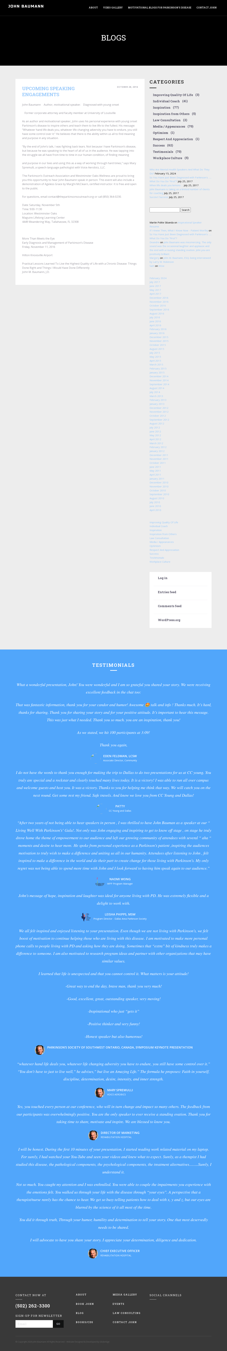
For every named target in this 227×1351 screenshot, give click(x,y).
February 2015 (158, 368)
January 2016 (157, 333)
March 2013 (156, 396)
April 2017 (155, 293)
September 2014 (159, 384)
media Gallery (125, 1294)
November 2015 (159, 341)
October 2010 (158, 490)
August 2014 (157, 388)
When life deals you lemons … (166, 185)
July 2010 (155, 502)
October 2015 (158, 345)
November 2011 (159, 458)
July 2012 (155, 427)
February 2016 (158, 329)
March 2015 (156, 364)
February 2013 (158, 399)
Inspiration (161, 107)
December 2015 (159, 337)
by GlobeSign (103, 1341)
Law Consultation (167, 120)
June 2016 (155, 321)
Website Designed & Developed (81, 1341)
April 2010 (155, 510)
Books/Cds (84, 1322)
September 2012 (159, 419)
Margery (154, 257)
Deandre (155, 242)
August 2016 (157, 313)
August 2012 (157, 423)
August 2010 (157, 498)
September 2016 (159, 309)
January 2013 (157, 403)
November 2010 (159, 486)
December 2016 (159, 297)
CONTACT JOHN (206, 7)
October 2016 (158, 305)
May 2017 (155, 290)
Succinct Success (159, 197)
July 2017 (155, 282)
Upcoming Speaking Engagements (48, 91)
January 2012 (157, 451)
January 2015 (157, 372)
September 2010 (159, 494)
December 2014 (159, 376)
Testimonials (163, 152)
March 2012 (156, 443)
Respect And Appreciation (173, 139)
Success (159, 145)
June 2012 (155, 431)
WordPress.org (169, 620)
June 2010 (155, 506)
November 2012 (159, 411)
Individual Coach (166, 101)
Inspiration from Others (171, 114)
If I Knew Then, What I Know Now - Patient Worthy (179, 230)
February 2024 (158, 278)
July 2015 (155, 352)
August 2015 (157, 348)
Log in (163, 578)
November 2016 (159, 301)
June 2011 (155, 466)
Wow (161, 265)
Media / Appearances (169, 126)
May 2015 (155, 356)
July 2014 (155, 392)
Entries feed (167, 592)
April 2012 (155, 439)
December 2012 (159, 407)
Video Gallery (113, 7)
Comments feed (170, 606)
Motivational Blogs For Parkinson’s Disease (159, 7)
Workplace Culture (167, 158)
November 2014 (159, 380)
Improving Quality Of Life (173, 95)
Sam (152, 265)
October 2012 (158, 415)
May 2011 (155, 470)
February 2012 (158, 447)
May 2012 (155, 435)
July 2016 (155, 317)
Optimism (160, 133)
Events (118, 1304)
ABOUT (93, 7)
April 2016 (155, 325)
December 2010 (159, 482)
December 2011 (159, 455)
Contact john (125, 1322)
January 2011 (157, 478)
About (81, 1294)
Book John (85, 1304)
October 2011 (158, 462)
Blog (80, 1313)
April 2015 (155, 360)
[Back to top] (217, 1341)
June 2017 (155, 286)
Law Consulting (127, 1313)
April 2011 (155, 474)
